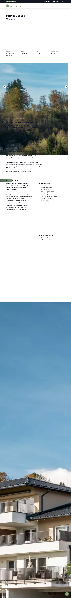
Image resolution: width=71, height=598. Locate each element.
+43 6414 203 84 (11, 1)
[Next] (66, 86)
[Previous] (4, 86)
